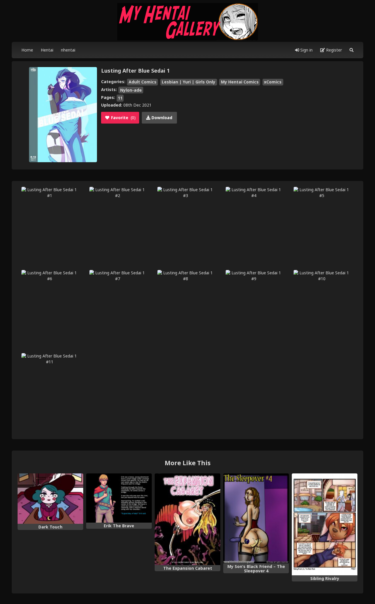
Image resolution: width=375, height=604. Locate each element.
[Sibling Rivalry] (324, 524)
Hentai (47, 50)
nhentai (68, 50)
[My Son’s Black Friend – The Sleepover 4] (256, 518)
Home (27, 50)
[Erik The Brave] (119, 498)
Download (161, 117)
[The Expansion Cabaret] (187, 519)
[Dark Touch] (50, 498)
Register (333, 50)
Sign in (306, 50)
